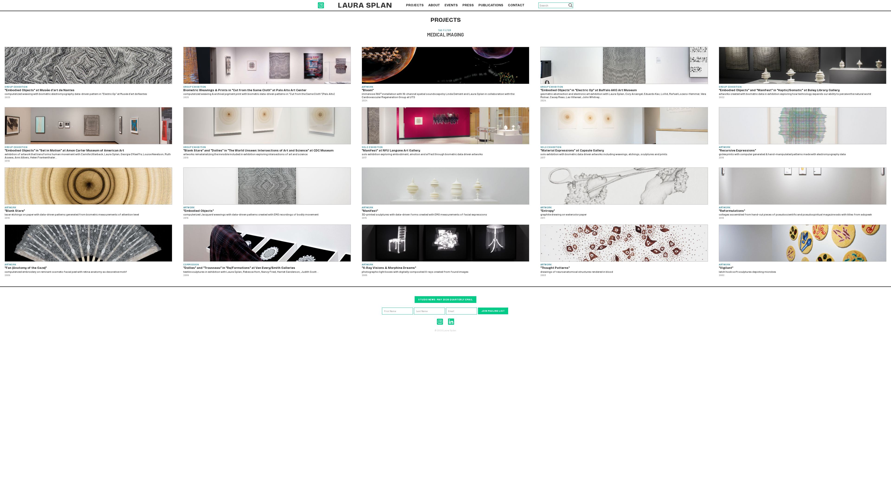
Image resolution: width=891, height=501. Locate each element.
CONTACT (516, 5)
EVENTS (451, 5)
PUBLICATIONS (490, 5)
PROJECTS (415, 5)
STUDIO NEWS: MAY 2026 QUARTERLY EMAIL (445, 299)
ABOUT (434, 5)
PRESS (468, 5)
